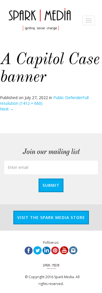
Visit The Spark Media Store (51, 217)
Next (7, 109)
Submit (51, 185)
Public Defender (67, 97)
